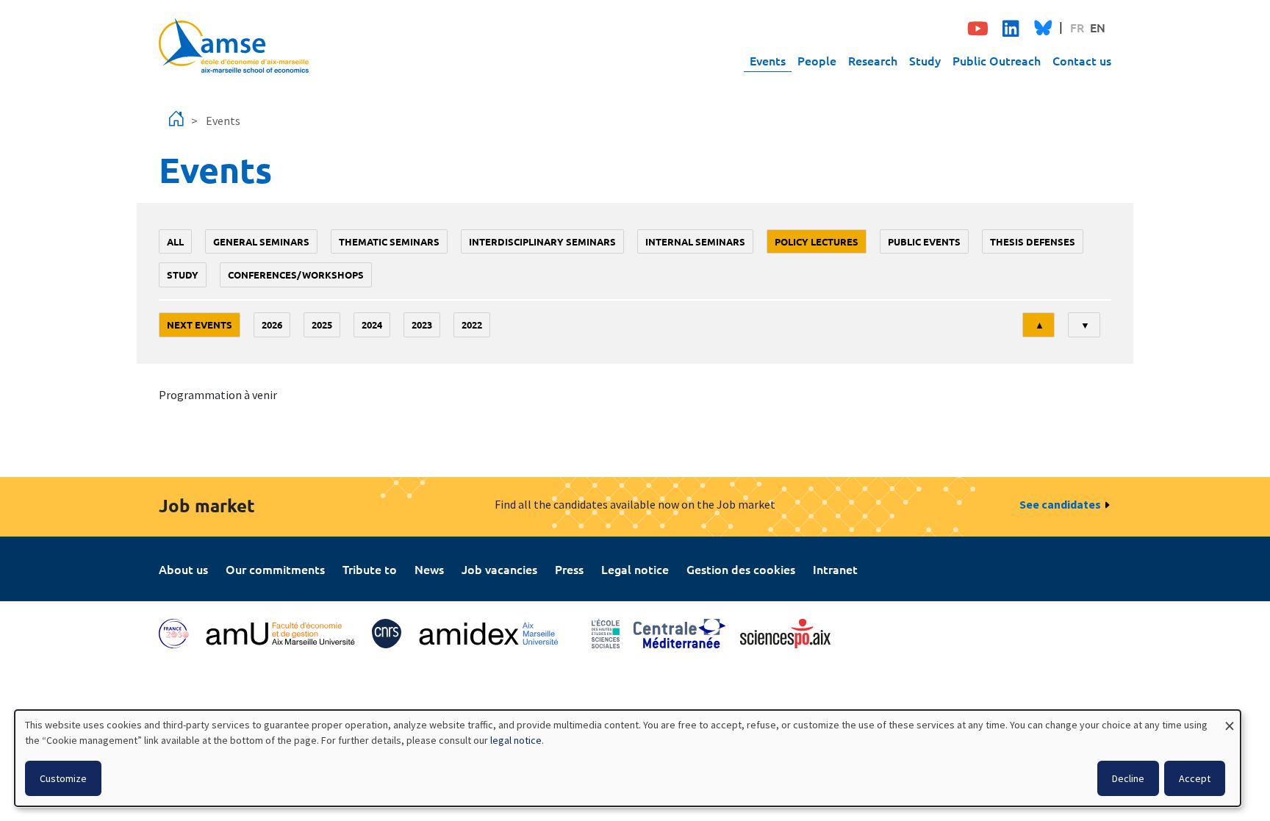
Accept (1194, 778)
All (175, 241)
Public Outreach (996, 60)
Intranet (835, 569)
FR (1077, 27)
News (429, 569)
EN (1097, 27)
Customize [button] (63, 778)
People (816, 60)
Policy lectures (816, 241)
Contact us (1081, 60)
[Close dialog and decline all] (1230, 719)
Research (872, 60)
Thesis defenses (1032, 241)
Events (768, 60)
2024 (372, 324)
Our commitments (275, 569)
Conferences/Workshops (296, 274)
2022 (472, 324)
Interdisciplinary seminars (542, 241)
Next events (199, 324)
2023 (422, 324)
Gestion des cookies (740, 569)
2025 (322, 324)
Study (925, 60)
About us (183, 569)
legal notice (516, 740)
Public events (924, 241)
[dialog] (628, 758)
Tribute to (369, 569)
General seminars (261, 241)
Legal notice (635, 569)
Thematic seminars (389, 241)
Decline (1128, 778)
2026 (272, 324)
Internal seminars (695, 241)
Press (569, 569)
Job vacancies (499, 569)
